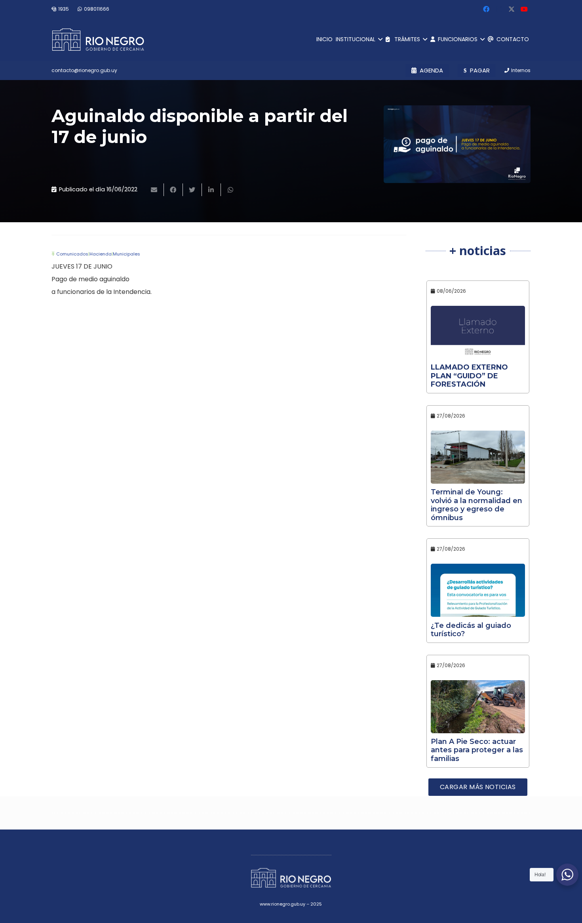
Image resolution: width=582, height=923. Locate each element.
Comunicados (72, 254)
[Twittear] (192, 189)
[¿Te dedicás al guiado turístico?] (478, 590)
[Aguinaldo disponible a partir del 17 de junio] (457, 144)
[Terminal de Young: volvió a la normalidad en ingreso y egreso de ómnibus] (478, 457)
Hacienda (100, 254)
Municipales (126, 254)
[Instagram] (499, 9)
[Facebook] (486, 9)
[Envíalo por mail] (154, 189)
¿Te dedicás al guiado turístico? (471, 630)
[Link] (98, 39)
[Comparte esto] (173, 189)
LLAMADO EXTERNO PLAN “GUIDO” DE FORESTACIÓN (469, 376)
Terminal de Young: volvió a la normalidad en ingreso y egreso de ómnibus (476, 505)
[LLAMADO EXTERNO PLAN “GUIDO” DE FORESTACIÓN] (478, 332)
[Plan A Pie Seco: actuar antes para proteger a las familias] (478, 706)
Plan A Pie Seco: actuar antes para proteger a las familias (477, 750)
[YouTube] (524, 9)
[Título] (511, 9)
